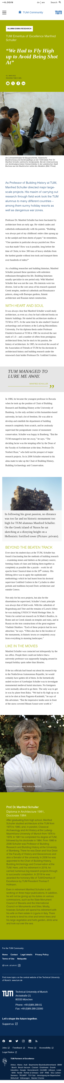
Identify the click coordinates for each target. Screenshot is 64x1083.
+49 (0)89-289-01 (33, 1005)
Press (30, 1048)
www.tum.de (17, 980)
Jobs (4, 1048)
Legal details (26, 954)
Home (5, 954)
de (38, 2)
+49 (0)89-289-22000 (32, 1008)
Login (9, 2)
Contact (14, 954)
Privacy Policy (42, 954)
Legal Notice (8, 1052)
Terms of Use (8, 959)
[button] (8, 83)
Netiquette (21, 959)
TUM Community (33, 12)
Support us (8, 1024)
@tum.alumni (9, 965)
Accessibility (45, 1048)
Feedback (17, 1048)
